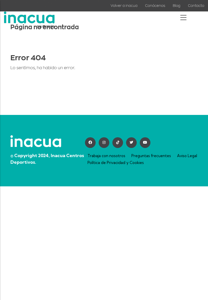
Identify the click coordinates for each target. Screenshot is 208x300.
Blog (176, 5)
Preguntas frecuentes (151, 155)
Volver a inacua (124, 5)
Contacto (196, 5)
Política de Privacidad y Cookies (116, 162)
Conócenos (155, 5)
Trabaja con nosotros (106, 155)
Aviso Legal (187, 155)
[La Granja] (29, 15)
